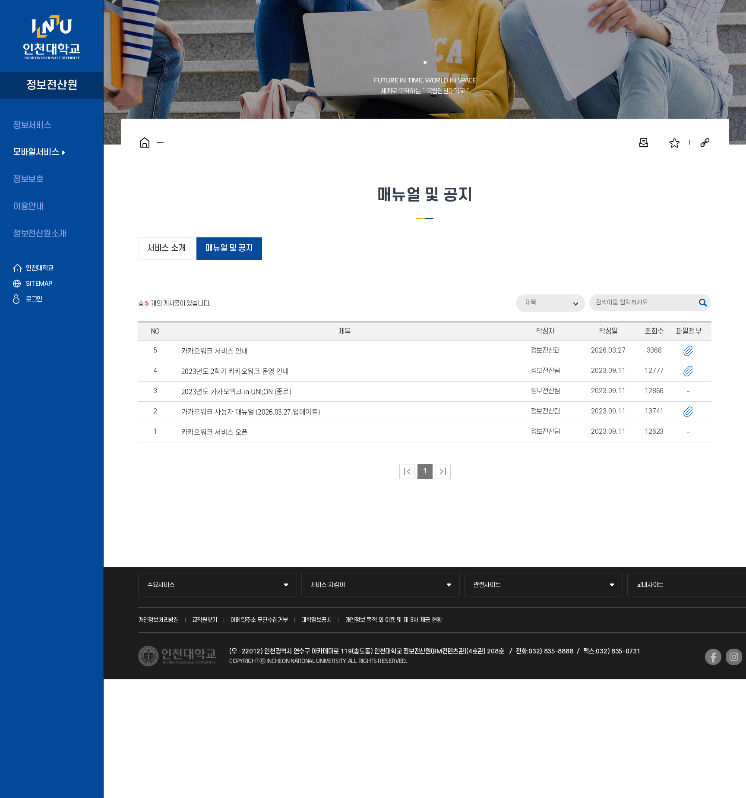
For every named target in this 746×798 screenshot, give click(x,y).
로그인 (34, 299)
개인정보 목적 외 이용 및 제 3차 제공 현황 (393, 620)
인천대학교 (40, 268)
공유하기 (705, 142)
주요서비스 (161, 585)
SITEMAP (39, 283)
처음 (406, 471)
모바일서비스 (36, 152)
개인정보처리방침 (158, 620)
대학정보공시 (316, 620)
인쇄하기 (643, 142)
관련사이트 (487, 585)
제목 (530, 302)
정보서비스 (32, 125)
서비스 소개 (166, 248)
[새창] (713, 657)
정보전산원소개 (39, 234)
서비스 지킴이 (327, 585)
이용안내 (28, 206)
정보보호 (28, 179)
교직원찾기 (205, 620)
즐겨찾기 (674, 142)
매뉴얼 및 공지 (229, 248)
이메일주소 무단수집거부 (259, 620)
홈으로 (144, 142)
